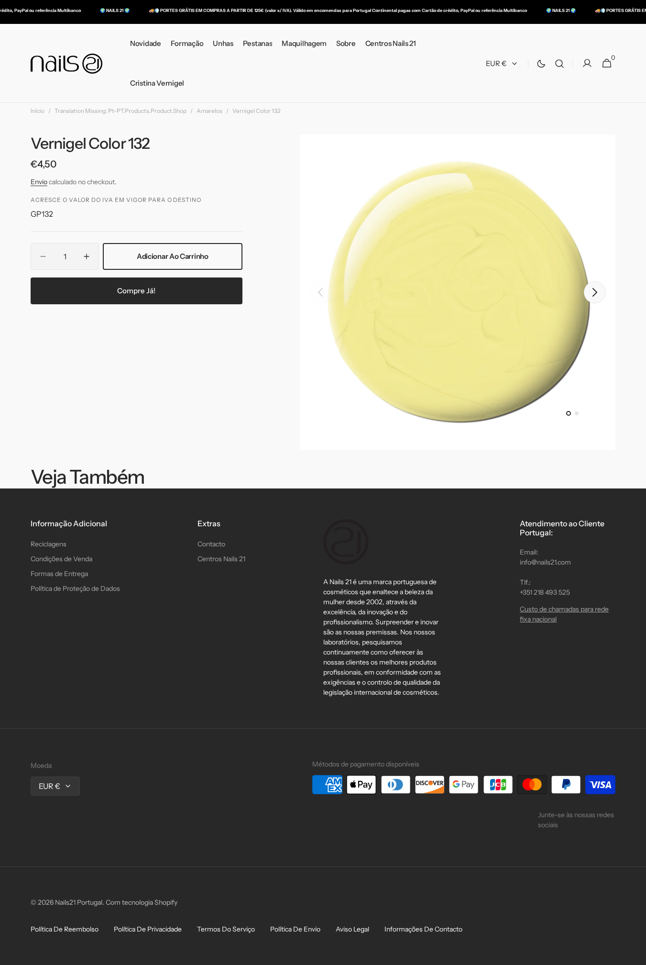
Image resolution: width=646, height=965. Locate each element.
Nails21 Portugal (78, 902)
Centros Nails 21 (221, 559)
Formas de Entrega (59, 573)
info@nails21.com (545, 562)
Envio (39, 181)
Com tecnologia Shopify (141, 902)
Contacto (211, 544)
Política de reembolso (65, 929)
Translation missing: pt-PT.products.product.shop (120, 110)
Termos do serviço (226, 929)
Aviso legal (352, 929)
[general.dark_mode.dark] (541, 63)
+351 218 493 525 (545, 592)
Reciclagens (48, 544)
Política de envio (295, 929)
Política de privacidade (148, 929)
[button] (559, 63)
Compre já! (136, 290)
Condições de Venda (61, 559)
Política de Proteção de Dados (75, 588)
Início (37, 110)
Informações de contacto (423, 929)
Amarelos (209, 110)
